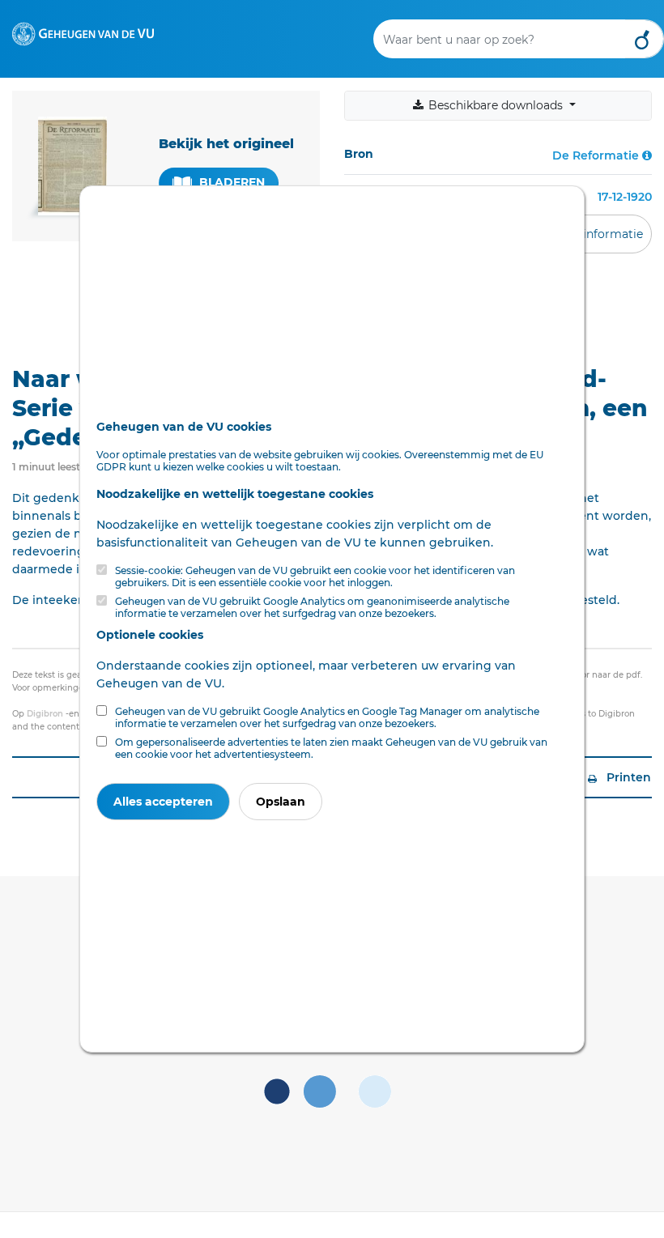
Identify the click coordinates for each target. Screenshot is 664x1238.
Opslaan (280, 801)
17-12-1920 (625, 196)
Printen (627, 777)
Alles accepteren (163, 801)
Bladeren (230, 182)
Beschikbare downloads (495, 105)
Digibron (45, 713)
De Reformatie (595, 155)
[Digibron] (83, 33)
